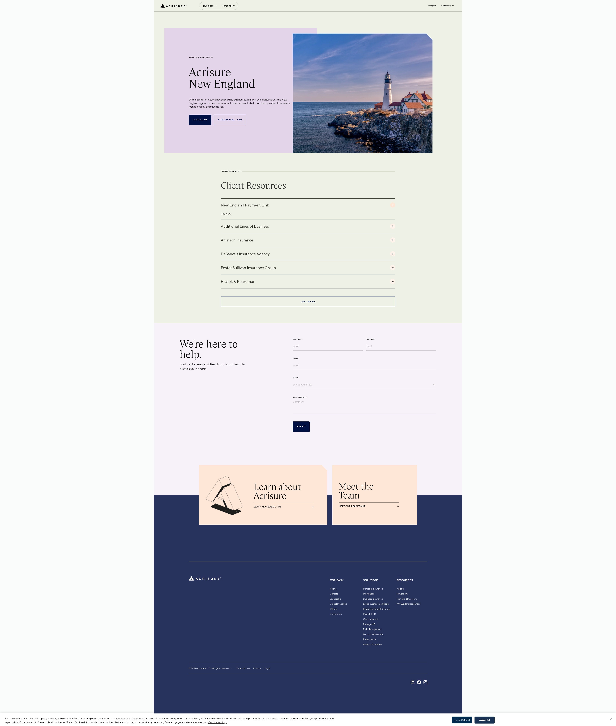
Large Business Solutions (376, 604)
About (333, 588)
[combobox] (362, 384)
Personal (227, 5)
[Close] (610, 719)
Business (208, 5)
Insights (432, 5)
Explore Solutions (230, 119)
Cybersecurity (370, 619)
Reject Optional (462, 720)
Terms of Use (243, 668)
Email (295, 358)
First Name (297, 339)
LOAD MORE (308, 301)
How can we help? (300, 397)
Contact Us (336, 614)
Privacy (257, 668)
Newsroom (402, 593)
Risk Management (372, 629)
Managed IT (369, 624)
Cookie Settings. (217, 722)
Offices (333, 609)
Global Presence (338, 604)
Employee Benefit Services (376, 609)
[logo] (173, 6)
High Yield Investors (407, 599)
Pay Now (226, 213)
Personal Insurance (373, 588)
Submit (301, 426)
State (295, 378)
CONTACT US (200, 119)
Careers (334, 593)
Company (446, 5)
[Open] (434, 384)
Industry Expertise (372, 644)
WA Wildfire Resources (408, 604)
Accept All (484, 720)
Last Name (370, 339)
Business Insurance (373, 599)
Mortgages (368, 593)
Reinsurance (369, 639)
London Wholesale (373, 634)
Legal (267, 668)
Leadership (335, 599)
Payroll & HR (369, 614)
